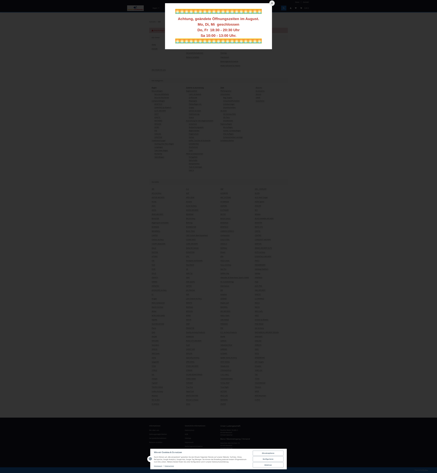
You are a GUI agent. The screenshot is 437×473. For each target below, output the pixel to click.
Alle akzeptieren (268, 453)
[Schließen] (272, 3)
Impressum (158, 466)
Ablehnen (268, 465)
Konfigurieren (268, 459)
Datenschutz (169, 466)
